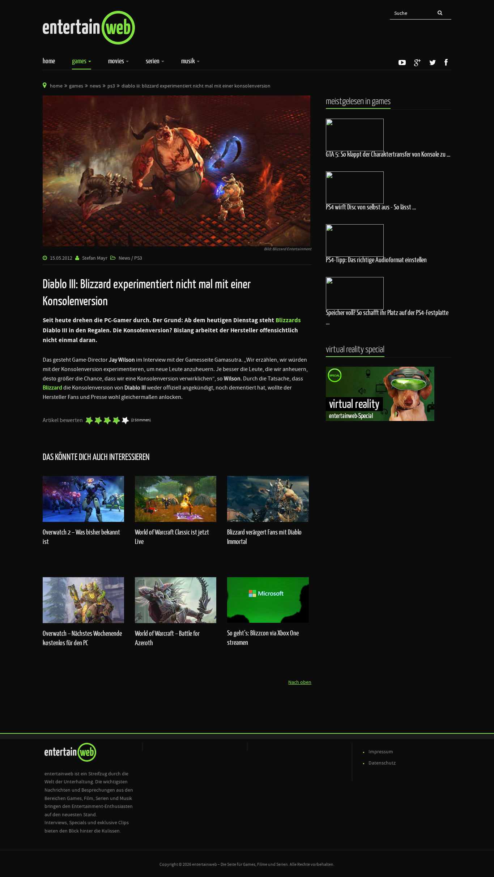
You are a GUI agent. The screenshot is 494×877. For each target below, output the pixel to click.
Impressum (381, 752)
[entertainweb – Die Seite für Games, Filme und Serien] (89, 27)
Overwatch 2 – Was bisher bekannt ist (81, 537)
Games (80, 60)
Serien (153, 60)
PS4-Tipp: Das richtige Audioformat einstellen (376, 259)
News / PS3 (130, 258)
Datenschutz (382, 763)
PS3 (111, 86)
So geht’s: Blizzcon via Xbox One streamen (263, 638)
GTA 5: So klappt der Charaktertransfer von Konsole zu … (388, 154)
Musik (188, 60)
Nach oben (299, 682)
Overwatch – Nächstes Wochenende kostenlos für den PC (82, 638)
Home (49, 60)
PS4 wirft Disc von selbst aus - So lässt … (371, 207)
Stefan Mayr (94, 258)
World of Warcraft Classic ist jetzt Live (172, 537)
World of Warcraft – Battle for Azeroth (167, 638)
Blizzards (288, 320)
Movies (116, 60)
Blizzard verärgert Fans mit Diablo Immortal (264, 537)
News (95, 86)
